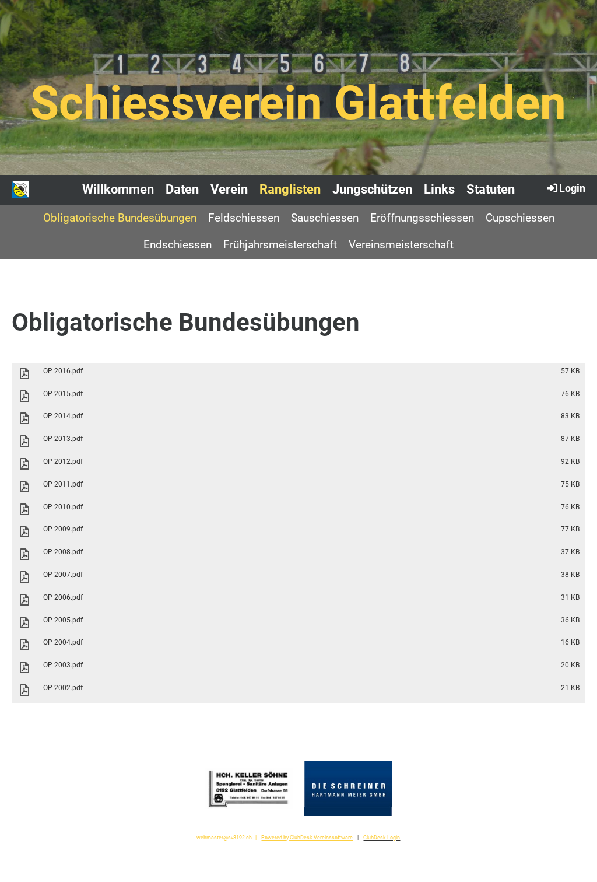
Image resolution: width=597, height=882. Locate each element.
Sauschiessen (325, 218)
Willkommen (118, 189)
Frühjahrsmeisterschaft (280, 244)
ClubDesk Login (381, 837)
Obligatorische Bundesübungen (119, 218)
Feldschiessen (243, 218)
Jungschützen (372, 189)
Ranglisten (290, 189)
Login (572, 188)
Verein (229, 189)
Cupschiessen (520, 218)
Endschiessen (177, 244)
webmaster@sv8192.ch (224, 837)
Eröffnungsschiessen (422, 218)
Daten (182, 189)
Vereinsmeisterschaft (401, 244)
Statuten (490, 189)
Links (439, 189)
